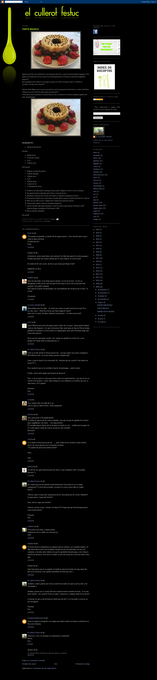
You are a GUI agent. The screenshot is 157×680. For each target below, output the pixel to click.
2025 (98, 233)
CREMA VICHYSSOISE (105, 311)
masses (96, 180)
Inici (55, 664)
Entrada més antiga (83, 664)
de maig (101, 322)
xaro (29, 439)
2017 (98, 258)
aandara (30, 543)
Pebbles (30, 278)
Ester (29, 233)
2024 (98, 236)
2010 (98, 280)
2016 (98, 261)
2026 (98, 230)
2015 (98, 264)
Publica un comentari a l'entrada (33, 660)
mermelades (97, 186)
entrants (96, 172)
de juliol (101, 315)
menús (95, 183)
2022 (98, 242)
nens (95, 191)
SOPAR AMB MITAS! (104, 305)
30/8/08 (31, 627)
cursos (95, 166)
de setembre (102, 299)
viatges (95, 219)
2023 (98, 239)
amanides (96, 155)
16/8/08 (31, 521)
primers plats (97, 205)
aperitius (96, 161)
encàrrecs (96, 169)
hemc (95, 178)
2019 (98, 252)
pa (94, 197)
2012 (98, 274)
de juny (100, 319)
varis (95, 216)
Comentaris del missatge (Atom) (44, 668)
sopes (95, 211)
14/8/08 (31, 247)
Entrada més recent (29, 664)
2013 (98, 271)
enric (29, 322)
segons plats (97, 208)
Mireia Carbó (97, 189)
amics (95, 158)
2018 (98, 255)
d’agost (100, 302)
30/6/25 (31, 655)
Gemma (40, 77)
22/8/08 (31, 560)
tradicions (96, 214)
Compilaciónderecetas (35, 618)
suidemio (31, 526)
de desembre (102, 290)
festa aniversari (98, 175)
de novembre (102, 293)
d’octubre (101, 296)
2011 (98, 277)
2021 (98, 245)
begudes (96, 164)
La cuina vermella (34, 305)
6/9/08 (30, 644)
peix (94, 200)
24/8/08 (31, 575)
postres (47, 221)
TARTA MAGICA (30, 29)
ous (94, 194)
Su (29, 400)
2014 (98, 268)
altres (95, 152)
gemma (30, 466)
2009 (98, 284)
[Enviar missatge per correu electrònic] (57, 219)
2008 (98, 287)
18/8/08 (31, 538)
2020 (98, 249)
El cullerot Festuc (34, 349)
